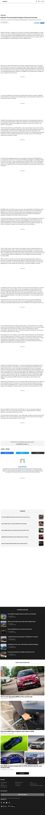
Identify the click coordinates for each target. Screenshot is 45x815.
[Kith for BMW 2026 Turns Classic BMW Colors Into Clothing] (41, 522)
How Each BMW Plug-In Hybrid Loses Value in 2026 (17, 731)
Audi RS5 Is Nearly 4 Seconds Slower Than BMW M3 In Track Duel (23, 636)
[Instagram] (9, 803)
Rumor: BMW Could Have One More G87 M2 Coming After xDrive (15, 530)
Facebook (8, 452)
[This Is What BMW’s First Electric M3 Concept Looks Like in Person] (41, 515)
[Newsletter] (39, 1)
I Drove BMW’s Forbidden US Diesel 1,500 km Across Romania (22, 614)
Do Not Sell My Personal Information (36, 785)
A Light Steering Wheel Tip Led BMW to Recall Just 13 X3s (21, 652)
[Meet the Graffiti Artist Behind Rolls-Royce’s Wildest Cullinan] (41, 541)
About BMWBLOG (4, 782)
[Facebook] (2, 803)
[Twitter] (4, 803)
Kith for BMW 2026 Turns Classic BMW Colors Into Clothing (14, 523)
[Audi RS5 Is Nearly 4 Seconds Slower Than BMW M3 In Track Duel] (3, 636)
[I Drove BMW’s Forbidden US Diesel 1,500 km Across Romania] (3, 614)
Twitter (23, 452)
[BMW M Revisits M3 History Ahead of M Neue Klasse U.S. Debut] (41, 535)
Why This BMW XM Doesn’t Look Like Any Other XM (20, 629)
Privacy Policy (17, 785)
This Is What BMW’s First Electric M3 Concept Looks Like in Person (16, 517)
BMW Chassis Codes (19, 782)
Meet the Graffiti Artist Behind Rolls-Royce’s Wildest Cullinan (14, 543)
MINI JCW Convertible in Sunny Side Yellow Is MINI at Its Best (22, 621)
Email (38, 452)
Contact (31, 782)
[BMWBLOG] (22, 799)
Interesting (3, 15)
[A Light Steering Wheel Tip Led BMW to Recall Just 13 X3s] (3, 652)
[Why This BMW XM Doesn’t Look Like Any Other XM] (3, 629)
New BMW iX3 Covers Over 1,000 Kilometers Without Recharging (23, 644)
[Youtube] (7, 803)
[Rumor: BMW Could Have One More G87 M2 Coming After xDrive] (41, 528)
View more (22, 773)
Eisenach (2, 449)
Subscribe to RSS (4, 785)
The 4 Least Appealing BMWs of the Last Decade (16, 697)
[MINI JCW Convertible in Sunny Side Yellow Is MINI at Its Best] (3, 621)
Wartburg (7, 449)
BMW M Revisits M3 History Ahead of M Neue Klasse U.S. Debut (15, 536)
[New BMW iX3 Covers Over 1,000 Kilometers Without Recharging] (3, 644)
